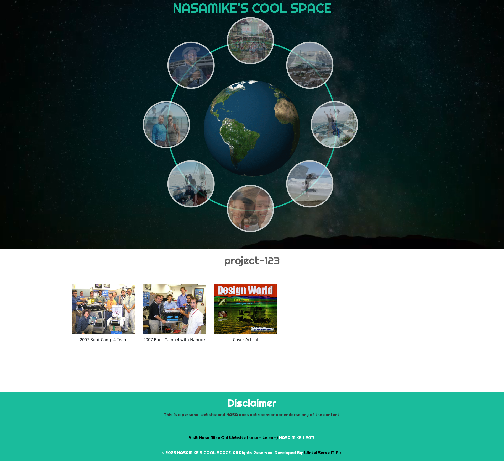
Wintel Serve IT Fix (323, 452)
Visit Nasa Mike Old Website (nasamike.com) (233, 437)
